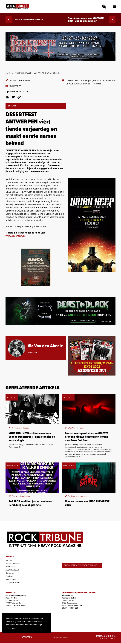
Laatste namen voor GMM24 (29, 19)
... (6, 73)
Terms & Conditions (105, 636)
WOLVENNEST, (84, 83)
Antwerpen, (87, 80)
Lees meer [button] (11, 628)
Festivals (20, 73)
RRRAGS (97, 83)
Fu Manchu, (99, 80)
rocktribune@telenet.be (16, 605)
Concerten (10, 573)
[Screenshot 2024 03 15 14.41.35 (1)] (36, 267)
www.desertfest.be (16, 235)
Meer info (32, 352)
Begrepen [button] (26, 637)
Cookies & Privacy (106, 638)
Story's (11, 73)
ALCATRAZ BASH (13, 570)
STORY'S (10, 556)
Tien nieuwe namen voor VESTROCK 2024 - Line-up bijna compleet (86, 20)
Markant (9, 560)
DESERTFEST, (73, 80)
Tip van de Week (13, 582)
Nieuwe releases (13, 563)
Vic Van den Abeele (19, 80)
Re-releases (11, 567)
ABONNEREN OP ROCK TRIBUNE (80, 565)
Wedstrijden (11, 579)
